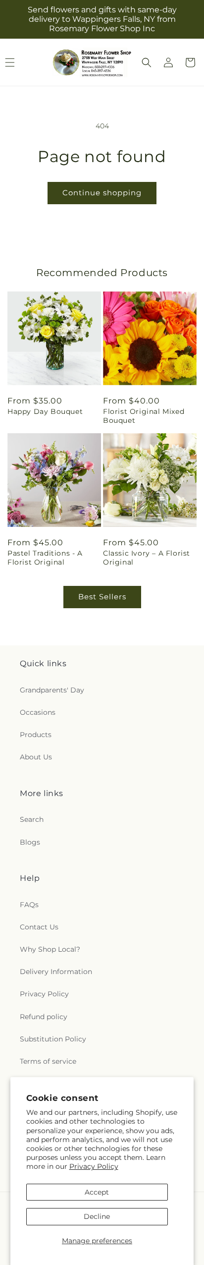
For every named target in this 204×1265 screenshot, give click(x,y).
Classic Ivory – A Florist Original (146, 558)
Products (35, 734)
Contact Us (39, 926)
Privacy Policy (93, 1166)
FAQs (29, 904)
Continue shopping (102, 192)
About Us (36, 756)
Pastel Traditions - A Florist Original (45, 558)
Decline (97, 1216)
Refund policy (43, 1016)
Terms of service (48, 1061)
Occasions (37, 712)
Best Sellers (102, 596)
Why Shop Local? (50, 949)
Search (32, 819)
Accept (97, 1192)
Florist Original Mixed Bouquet (143, 416)
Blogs (30, 842)
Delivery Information (56, 971)
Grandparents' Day (52, 690)
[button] (146, 62)
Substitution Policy (53, 1039)
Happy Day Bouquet (45, 411)
